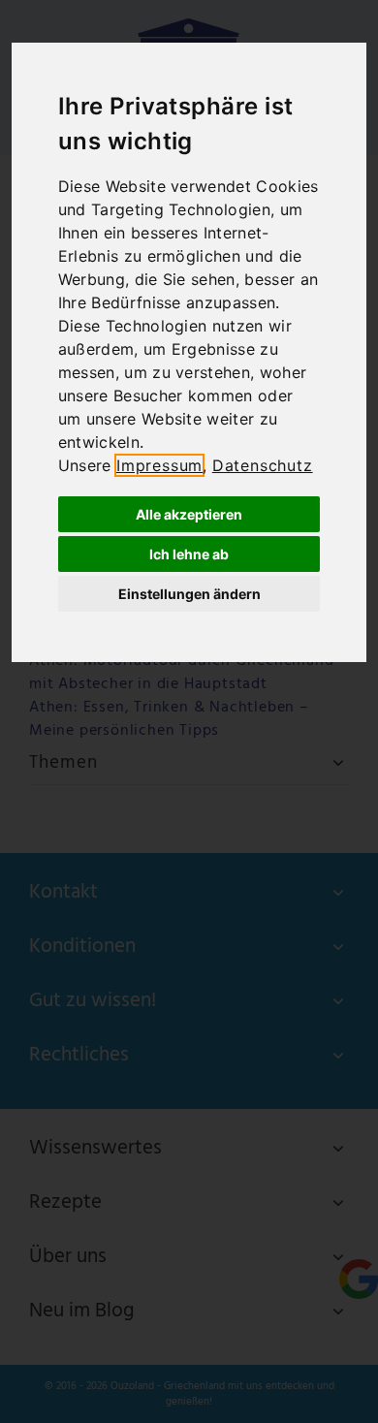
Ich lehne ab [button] (189, 554)
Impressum (159, 465)
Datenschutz (262, 465)
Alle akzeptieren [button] (189, 514)
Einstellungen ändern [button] (189, 593)
